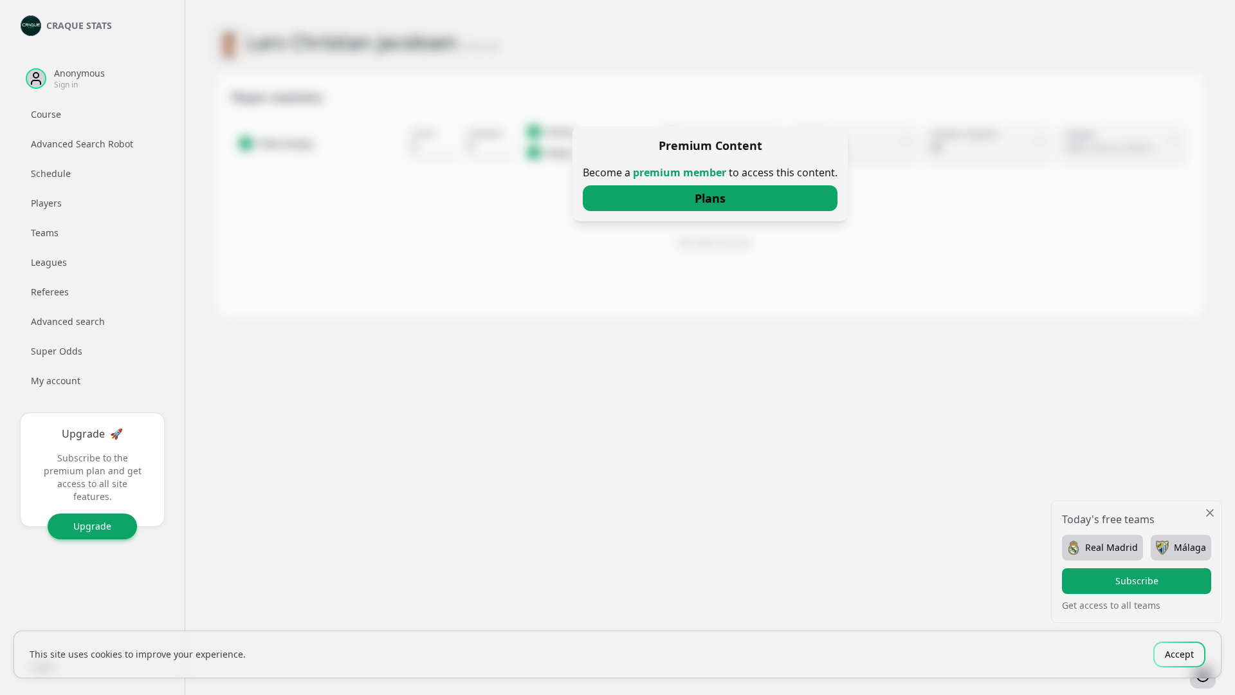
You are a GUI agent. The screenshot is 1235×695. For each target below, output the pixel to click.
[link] (710, 198)
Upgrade (92, 526)
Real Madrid (1111, 547)
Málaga (1190, 547)
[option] (92, 114)
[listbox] (92, 247)
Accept (1179, 654)
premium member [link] (679, 172)
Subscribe (1136, 581)
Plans (710, 198)
